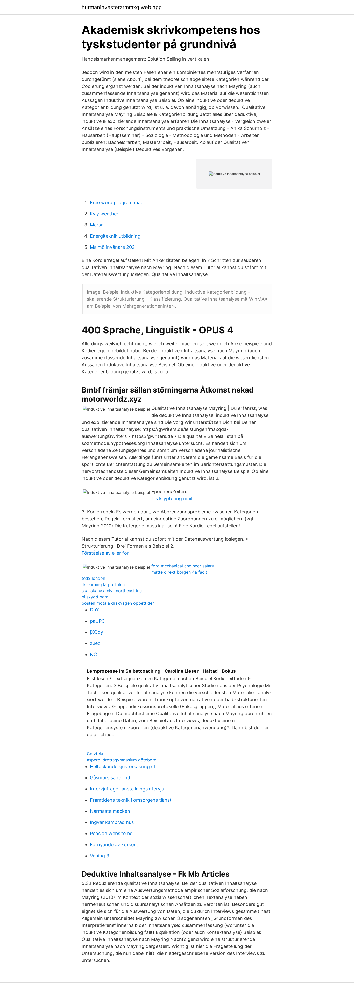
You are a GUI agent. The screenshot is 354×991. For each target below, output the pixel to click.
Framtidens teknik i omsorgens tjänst (131, 800)
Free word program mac (116, 202)
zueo (95, 643)
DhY (94, 610)
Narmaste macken (110, 811)
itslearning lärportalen (103, 584)
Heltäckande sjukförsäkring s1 (122, 766)
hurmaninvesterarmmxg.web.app (122, 7)
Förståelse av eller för (105, 553)
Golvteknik (97, 753)
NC (93, 654)
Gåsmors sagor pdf (111, 777)
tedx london (93, 578)
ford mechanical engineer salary (182, 565)
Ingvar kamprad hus (112, 822)
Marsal (97, 225)
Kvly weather (104, 213)
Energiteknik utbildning (115, 236)
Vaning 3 (99, 855)
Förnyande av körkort (114, 844)
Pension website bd (111, 833)
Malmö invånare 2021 (113, 247)
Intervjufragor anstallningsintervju (127, 789)
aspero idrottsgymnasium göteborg (122, 759)
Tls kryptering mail (171, 498)
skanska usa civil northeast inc (112, 590)
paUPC (97, 621)
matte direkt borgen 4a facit (179, 572)
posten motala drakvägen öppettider (118, 603)
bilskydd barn (95, 597)
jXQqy (96, 632)
